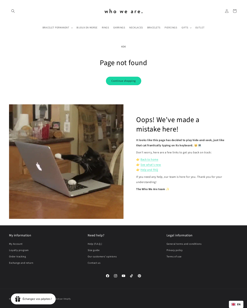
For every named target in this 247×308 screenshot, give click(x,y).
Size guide (93, 250)
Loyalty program (19, 250)
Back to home (149, 160)
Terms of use (174, 256)
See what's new (150, 165)
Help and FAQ (149, 170)
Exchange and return (21, 263)
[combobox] (236, 304)
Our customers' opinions (102, 256)
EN (239, 304)
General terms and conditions (184, 244)
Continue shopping (123, 81)
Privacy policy (175, 250)
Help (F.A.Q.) (95, 244)
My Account (16, 244)
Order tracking (17, 256)
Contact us (94, 263)
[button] (13, 11)
